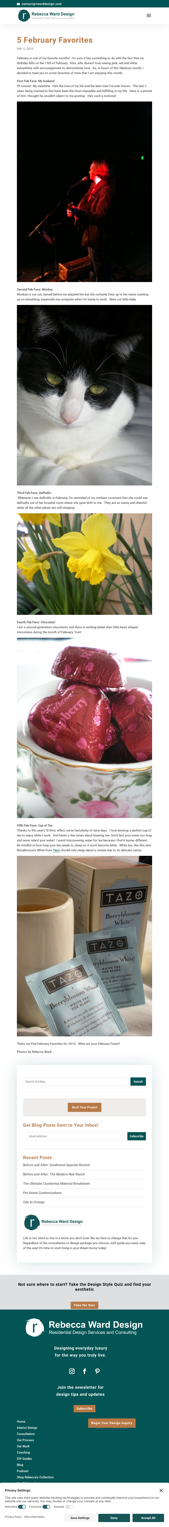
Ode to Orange (34, 1202)
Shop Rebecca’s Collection (35, 1477)
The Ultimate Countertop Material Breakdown (56, 1184)
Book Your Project (84, 1107)
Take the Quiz (84, 1305)
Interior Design (27, 1428)
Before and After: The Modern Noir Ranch (54, 1174)
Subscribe (84, 1408)
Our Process (25, 1440)
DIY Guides (24, 1459)
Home (21, 1421)
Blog (20, 1465)
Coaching (23, 1452)
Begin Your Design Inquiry (112, 1423)
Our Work (23, 1446)
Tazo (56, 850)
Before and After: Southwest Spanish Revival (56, 1165)
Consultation (26, 1434)
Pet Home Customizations (42, 1193)
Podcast (22, 1471)
